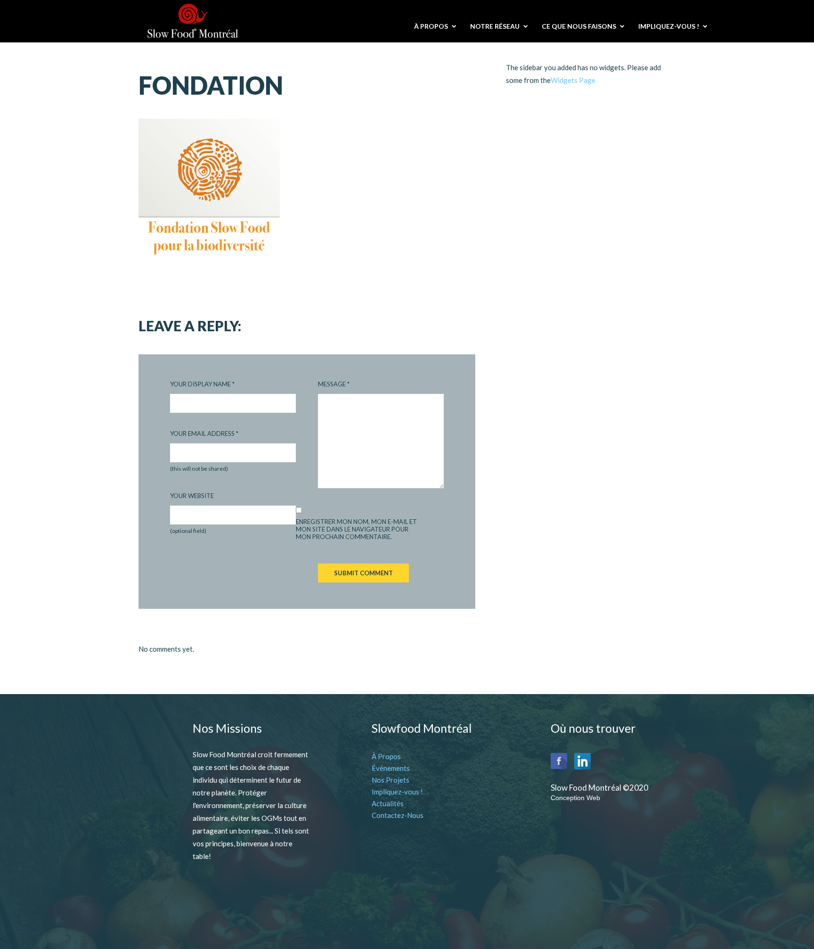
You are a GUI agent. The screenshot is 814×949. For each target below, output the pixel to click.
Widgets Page (573, 80)
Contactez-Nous (397, 815)
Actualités (388, 803)
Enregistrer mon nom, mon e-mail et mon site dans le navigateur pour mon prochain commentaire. (356, 529)
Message (334, 384)
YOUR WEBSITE (192, 495)
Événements (391, 768)
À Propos (386, 756)
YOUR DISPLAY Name (202, 384)
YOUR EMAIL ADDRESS (204, 433)
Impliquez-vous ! (397, 791)
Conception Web (575, 798)
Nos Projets (390, 780)
